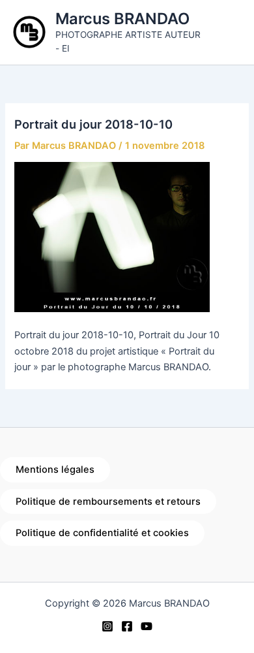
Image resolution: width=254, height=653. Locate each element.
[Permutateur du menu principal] (228, 32)
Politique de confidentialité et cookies (102, 533)
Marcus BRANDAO (122, 18)
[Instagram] (107, 626)
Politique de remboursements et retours (108, 501)
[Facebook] (127, 626)
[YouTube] (146, 626)
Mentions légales (55, 469)
